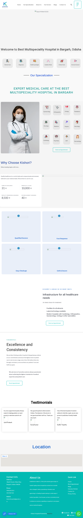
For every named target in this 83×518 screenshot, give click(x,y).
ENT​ (67, 140)
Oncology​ (46, 126)
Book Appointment (73, 484)
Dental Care (8, 64)
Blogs (55, 4)
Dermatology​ (77, 141)
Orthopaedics (57, 112)
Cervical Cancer (75, 64)
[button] (71, 5)
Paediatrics (77, 111)
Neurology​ (77, 126)
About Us (38, 4)
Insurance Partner (73, 489)
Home (19, 4)
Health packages (34, 64)
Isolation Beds (48, 64)
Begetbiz (49, 513)
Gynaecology (46, 111)
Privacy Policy (72, 493)
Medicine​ (56, 126)
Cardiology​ (46, 140)
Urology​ (67, 111)
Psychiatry (56, 140)
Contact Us (62, 4)
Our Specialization (28, 4)
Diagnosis (21, 64)
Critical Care (62, 64)
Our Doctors (47, 4)
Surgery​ (67, 126)
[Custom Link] (4, 514)
